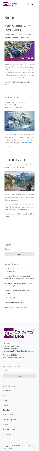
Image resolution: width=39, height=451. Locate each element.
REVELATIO (7, 434)
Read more (26, 78)
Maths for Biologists (10, 415)
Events (12, 105)
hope (23, 214)
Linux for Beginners (9, 420)
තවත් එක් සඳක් (9, 298)
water (6, 84)
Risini (29, 34)
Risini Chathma (10, 34)
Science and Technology (11, 37)
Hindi (5, 400)
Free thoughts (15, 214)
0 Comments (25, 37)
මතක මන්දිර (7, 410)
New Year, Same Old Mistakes (14, 303)
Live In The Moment (14, 160)
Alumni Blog (7, 391)
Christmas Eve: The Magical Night (16, 307)
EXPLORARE (15, 82)
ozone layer (14, 147)
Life (27, 214)
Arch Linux (6, 424)
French (5, 405)
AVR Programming (9, 429)
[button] (32, 4)
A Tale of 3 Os (11, 97)
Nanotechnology (25, 82)
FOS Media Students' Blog (24, 446)
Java (4, 395)
